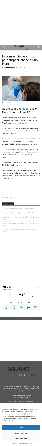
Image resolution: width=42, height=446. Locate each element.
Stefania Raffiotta (9, 67)
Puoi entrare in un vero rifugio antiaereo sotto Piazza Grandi (20, 231)
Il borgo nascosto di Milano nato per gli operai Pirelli (19, 208)
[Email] (23, 72)
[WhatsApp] (13, 72)
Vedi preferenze (21, 439)
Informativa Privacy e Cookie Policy (22, 443)
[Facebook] (4, 72)
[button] (39, 405)
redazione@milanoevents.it (21, 397)
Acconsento (21, 428)
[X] (9, 72)
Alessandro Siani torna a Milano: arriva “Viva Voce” (19, 213)
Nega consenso (21, 433)
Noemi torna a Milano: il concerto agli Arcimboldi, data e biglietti (21, 218)
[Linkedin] (18, 72)
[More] (27, 72)
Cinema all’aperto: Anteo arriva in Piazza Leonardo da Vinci (20, 224)
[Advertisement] (21, 23)
